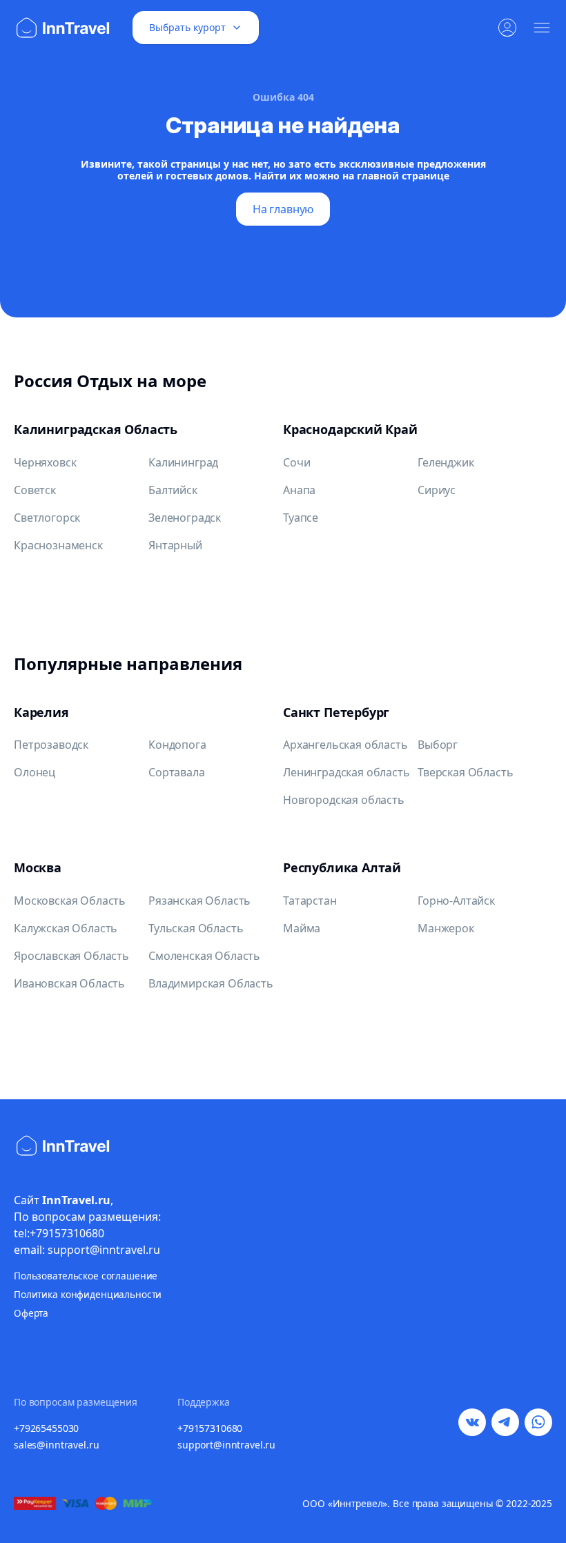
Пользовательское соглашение (85, 1275)
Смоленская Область (204, 955)
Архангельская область (345, 744)
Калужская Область (65, 928)
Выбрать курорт (187, 27)
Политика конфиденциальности (88, 1294)
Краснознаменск (58, 545)
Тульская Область (195, 928)
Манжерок (446, 928)
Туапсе (300, 517)
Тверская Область (465, 772)
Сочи (296, 462)
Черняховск (45, 462)
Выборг (438, 744)
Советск (35, 490)
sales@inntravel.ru (56, 1444)
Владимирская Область (210, 983)
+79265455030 (46, 1428)
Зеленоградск (184, 517)
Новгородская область (343, 799)
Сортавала (176, 772)
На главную (283, 209)
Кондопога (177, 744)
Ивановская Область (69, 983)
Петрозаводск (51, 744)
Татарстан (310, 900)
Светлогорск (47, 517)
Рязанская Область (199, 900)
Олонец (34, 772)
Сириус (437, 490)
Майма (301, 928)
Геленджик (446, 462)
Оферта (31, 1312)
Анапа (299, 490)
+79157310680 (209, 1428)
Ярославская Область (71, 955)
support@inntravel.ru (226, 1444)
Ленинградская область (346, 772)
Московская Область (70, 900)
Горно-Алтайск (456, 900)
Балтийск (172, 490)
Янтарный (175, 545)
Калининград (183, 462)
